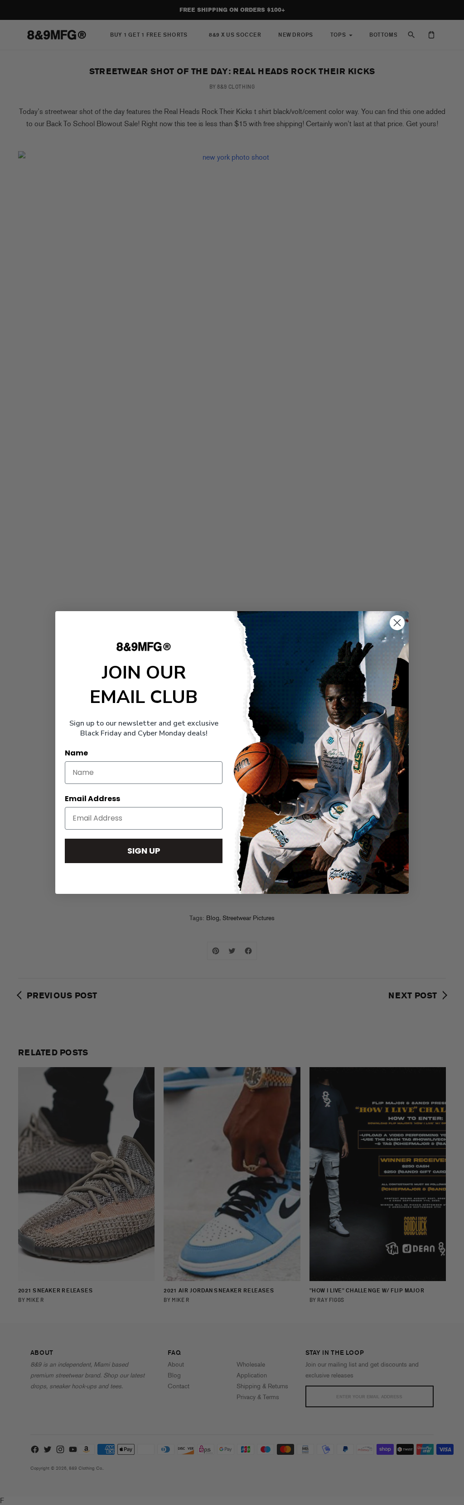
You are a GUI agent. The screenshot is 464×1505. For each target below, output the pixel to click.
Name (76, 753)
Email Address (92, 798)
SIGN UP (143, 850)
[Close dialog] (397, 623)
